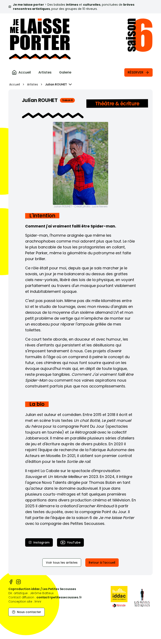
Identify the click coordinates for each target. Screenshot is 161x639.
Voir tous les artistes (62, 562)
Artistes (45, 72)
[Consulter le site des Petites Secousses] (142, 597)
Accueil (14, 84)
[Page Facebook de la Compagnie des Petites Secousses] (10, 581)
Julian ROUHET (56, 84)
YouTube (73, 542)
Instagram (41, 542)
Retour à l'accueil (102, 562)
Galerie (65, 72)
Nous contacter (29, 612)
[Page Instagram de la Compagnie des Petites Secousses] (18, 581)
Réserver (135, 72)
